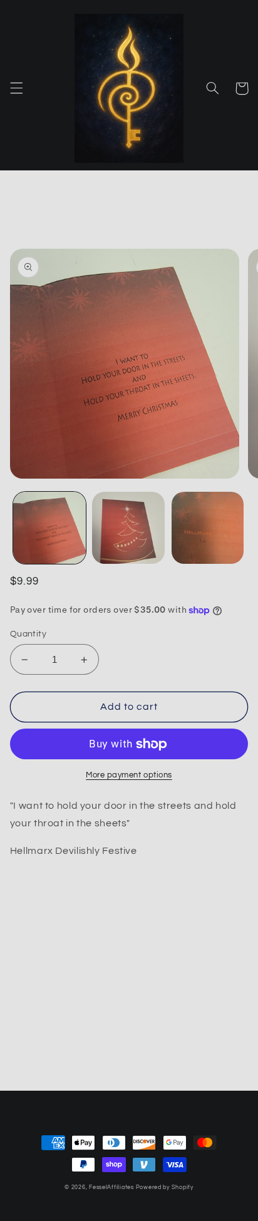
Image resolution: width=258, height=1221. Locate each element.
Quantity (28, 634)
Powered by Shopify (165, 1187)
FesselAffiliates (111, 1187)
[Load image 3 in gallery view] (208, 528)
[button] (16, 88)
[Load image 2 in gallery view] (128, 528)
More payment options (129, 775)
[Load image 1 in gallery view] (49, 528)
